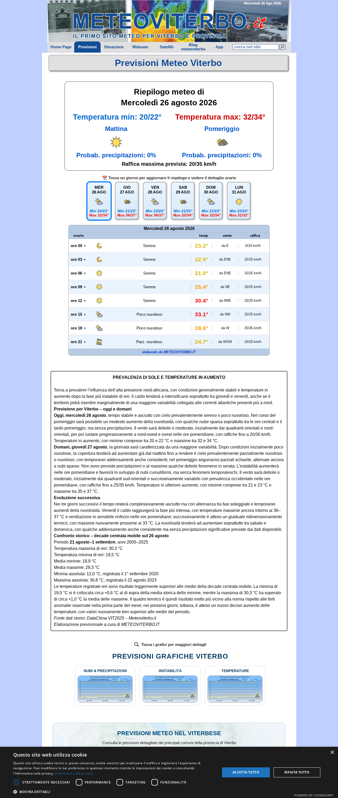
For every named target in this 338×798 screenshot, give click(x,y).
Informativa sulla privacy (74, 773)
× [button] (332, 752)
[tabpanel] (168, 63)
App (219, 47)
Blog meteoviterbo (193, 47)
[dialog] (169, 772)
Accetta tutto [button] (246, 772)
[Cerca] (282, 47)
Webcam (140, 47)
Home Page (61, 47)
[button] (113, 791)
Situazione (114, 47)
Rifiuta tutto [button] (296, 772)
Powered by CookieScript (314, 795)
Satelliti (166, 47)
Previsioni (87, 47)
